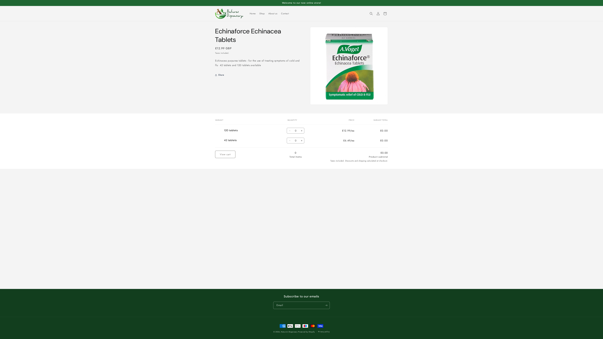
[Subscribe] (326, 305)
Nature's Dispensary (289, 332)
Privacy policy (324, 331)
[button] (371, 13)
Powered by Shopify (306, 332)
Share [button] (221, 74)
